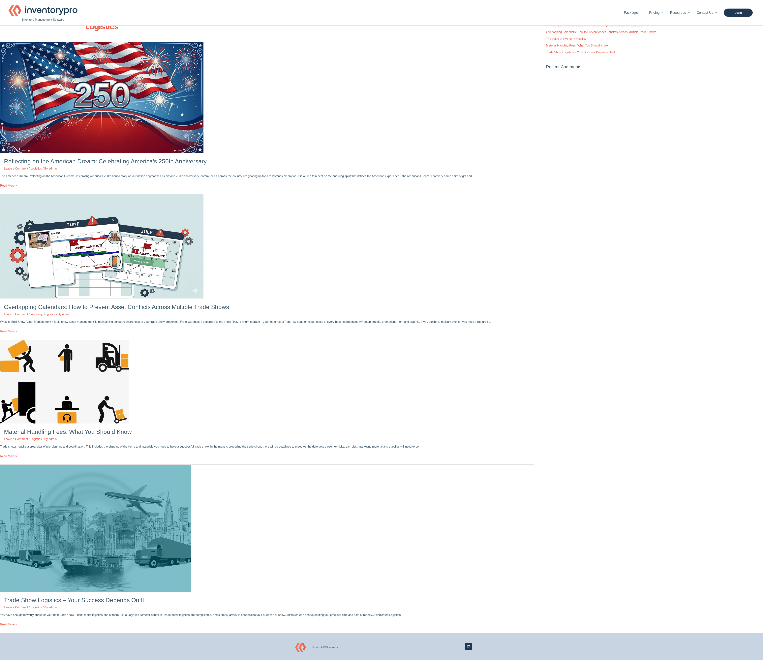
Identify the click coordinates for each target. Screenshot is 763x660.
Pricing (654, 13)
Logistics (36, 168)
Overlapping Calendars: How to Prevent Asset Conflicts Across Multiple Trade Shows (116, 307)
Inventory (36, 314)
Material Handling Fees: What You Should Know (68, 431)
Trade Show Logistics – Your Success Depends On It (74, 600)
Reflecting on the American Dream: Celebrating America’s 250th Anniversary (105, 161)
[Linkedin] (468, 646)
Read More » (8, 185)
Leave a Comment (16, 168)
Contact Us (705, 13)
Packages (631, 13)
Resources (678, 13)
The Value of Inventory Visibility (566, 38)
